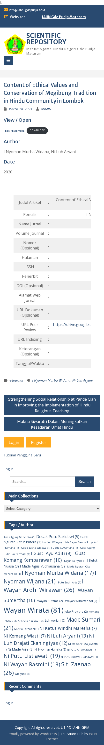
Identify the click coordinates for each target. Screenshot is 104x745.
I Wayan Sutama (49, 601)
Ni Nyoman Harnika (50, 649)
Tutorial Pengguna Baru (22, 455)
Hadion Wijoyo (53, 542)
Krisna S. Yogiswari (31, 620)
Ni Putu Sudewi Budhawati (79, 657)
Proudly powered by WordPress (32, 733)
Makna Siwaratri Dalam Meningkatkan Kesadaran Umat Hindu (52, 424)
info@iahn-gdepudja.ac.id (27, 10)
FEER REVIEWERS (14, 130)
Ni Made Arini (20, 649)
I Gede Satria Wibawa (35, 547)
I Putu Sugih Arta (69, 582)
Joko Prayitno (76, 611)
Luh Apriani (55, 620)
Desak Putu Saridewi (57, 536)
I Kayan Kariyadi (74, 560)
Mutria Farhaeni (26, 629)
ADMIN (46, 108)
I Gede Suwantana (64, 547)
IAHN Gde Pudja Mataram (64, 17)
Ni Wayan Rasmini (32, 664)
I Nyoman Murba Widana (51, 380)
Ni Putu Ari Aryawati (81, 649)
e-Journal (16, 380)
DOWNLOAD (37, 130)
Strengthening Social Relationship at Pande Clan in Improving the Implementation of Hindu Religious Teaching (52, 405)
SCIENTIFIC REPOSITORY (46, 39)
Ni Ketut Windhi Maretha (68, 628)
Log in (8, 469)
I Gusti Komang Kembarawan (45, 556)
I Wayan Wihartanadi (80, 601)
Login (14, 442)
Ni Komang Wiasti (25, 636)
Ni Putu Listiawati (32, 656)
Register (38, 442)
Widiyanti (22, 673)
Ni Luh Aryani (82, 380)
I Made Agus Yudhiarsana (42, 566)
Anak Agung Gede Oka (19, 537)
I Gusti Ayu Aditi (51, 553)
